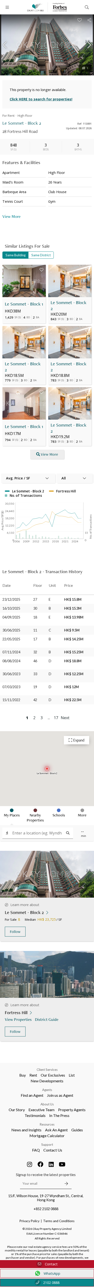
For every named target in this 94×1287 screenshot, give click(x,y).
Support (47, 1144)
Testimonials (35, 1115)
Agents (47, 1090)
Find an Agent (32, 1095)
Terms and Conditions (58, 1221)
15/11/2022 (11, 700)
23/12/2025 (11, 599)
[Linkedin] (51, 1164)
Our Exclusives (53, 1075)
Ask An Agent (56, 1130)
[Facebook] (40, 1164)
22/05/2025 (11, 639)
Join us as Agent (60, 1095)
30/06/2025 (11, 630)
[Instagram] (29, 1164)
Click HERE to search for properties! (41, 99)
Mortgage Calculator (47, 1135)
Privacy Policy (30, 1221)
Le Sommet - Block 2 (68, 306)
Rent (33, 1075)
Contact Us (52, 1150)
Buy (22, 1075)
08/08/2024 (11, 661)
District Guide (46, 1019)
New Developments (47, 1081)
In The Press (59, 1115)
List (72, 1075)
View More (49, 454)
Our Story (17, 1109)
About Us (47, 1104)
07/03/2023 (11, 687)
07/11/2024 (11, 652)
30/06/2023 (11, 674)
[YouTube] (62, 1164)
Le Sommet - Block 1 (24, 304)
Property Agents (72, 1109)
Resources (47, 1124)
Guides (77, 1130)
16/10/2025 (11, 608)
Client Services (47, 1070)
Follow (15, 931)
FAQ (36, 1150)
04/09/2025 (11, 617)
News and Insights (26, 1130)
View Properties (18, 1019)
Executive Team (41, 1109)
